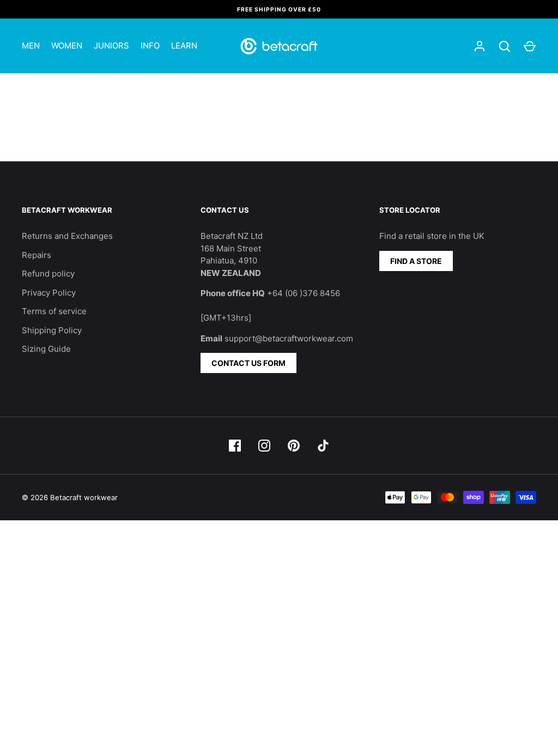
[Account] (480, 46)
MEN (31, 45)
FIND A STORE (416, 261)
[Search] (505, 46)
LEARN (184, 45)
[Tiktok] (323, 446)
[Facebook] (235, 446)
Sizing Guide (46, 349)
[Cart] (530, 46)
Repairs (36, 255)
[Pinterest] (294, 446)
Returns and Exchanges (67, 236)
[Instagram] (264, 446)
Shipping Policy (52, 330)
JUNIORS (111, 45)
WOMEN (66, 45)
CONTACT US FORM (248, 363)
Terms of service (54, 311)
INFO (150, 45)
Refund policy (48, 273)
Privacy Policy (49, 292)
